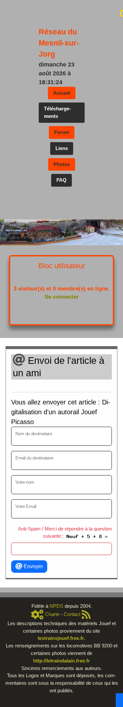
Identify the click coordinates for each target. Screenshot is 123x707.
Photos (61, 164)
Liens (61, 148)
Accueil (61, 93)
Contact (72, 614)
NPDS (57, 606)
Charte (52, 614)
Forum (61, 132)
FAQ (61, 180)
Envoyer (32, 566)
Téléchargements (57, 112)
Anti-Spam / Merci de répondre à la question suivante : (65, 532)
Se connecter (62, 297)
